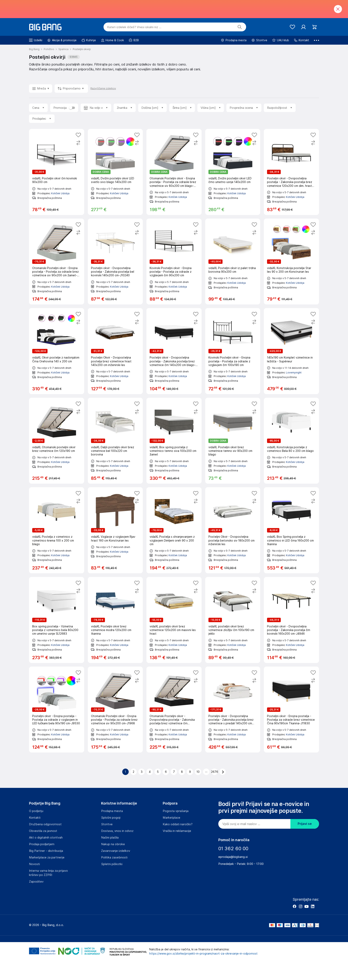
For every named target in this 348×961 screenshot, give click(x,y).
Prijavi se (305, 824)
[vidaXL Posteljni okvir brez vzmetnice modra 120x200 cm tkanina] (115, 620)
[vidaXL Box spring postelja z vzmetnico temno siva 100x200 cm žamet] (174, 441)
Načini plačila (110, 837)
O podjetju (36, 811)
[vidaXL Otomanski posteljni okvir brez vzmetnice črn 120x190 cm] (56, 441)
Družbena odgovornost (45, 824)
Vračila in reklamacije (177, 831)
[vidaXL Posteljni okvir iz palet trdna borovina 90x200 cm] (232, 261)
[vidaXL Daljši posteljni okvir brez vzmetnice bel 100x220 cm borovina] (115, 441)
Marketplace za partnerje (46, 857)
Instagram (300, 906)
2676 (214, 771)
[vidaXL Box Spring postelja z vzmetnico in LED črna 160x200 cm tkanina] (291, 530)
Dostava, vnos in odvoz (117, 831)
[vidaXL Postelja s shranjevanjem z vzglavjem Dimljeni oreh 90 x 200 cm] (174, 530)
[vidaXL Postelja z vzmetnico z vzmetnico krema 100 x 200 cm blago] (56, 530)
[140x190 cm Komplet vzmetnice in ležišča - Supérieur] (291, 351)
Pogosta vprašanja (175, 811)
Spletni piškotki (111, 864)
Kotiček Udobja (60, 193)
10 (198, 771)
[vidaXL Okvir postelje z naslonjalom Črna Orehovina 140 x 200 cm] (56, 351)
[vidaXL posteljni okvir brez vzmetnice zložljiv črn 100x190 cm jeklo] (232, 620)
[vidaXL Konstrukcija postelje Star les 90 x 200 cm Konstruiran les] (291, 261)
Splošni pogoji (110, 817)
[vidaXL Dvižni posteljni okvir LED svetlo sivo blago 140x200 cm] (115, 172)
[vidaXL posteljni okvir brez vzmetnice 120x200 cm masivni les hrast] (174, 620)
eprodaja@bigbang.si (233, 857)
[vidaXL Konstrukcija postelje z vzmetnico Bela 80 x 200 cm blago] (291, 441)
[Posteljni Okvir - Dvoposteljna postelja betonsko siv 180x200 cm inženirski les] (232, 530)
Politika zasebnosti (114, 857)
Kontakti (34, 817)
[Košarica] (314, 27)
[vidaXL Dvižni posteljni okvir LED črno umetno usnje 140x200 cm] (232, 172)
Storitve (107, 824)
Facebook (294, 906)
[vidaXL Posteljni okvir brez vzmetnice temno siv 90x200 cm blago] (232, 441)
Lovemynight (293, 372)
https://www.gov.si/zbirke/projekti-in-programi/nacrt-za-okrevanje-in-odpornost (203, 953)
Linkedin (312, 906)
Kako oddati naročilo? (178, 824)
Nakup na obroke (113, 844)
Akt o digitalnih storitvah (46, 837)
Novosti (34, 864)
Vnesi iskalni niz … (134, 27)
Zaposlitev (36, 881)
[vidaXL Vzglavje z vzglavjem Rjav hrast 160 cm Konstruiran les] (115, 530)
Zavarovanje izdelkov (115, 851)
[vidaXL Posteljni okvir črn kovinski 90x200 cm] (56, 172)
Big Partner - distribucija (46, 851)
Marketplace (171, 817)
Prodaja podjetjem (41, 844)
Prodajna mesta (112, 811)
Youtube (306, 906)
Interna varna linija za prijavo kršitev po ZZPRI (48, 873)
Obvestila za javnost (43, 831)
